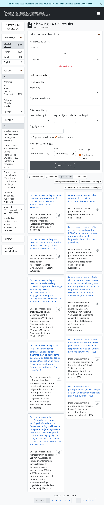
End (56, 148)
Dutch (13, 58)
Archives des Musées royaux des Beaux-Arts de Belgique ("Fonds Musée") (13, 94)
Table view (81, 176)
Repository (35, 87)
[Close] (101, 3)
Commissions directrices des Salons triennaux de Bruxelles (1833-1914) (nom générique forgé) (13, 156)
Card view (67, 176)
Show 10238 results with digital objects (84, 187)
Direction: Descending (90, 181)
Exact (84, 158)
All (5, 76)
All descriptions (65, 137)
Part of (8, 70)
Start (32, 148)
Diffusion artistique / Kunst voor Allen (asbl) (13, 197)
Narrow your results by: (13, 26)
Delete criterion (65, 66)
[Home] (28, 13)
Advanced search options (44, 34)
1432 (84, 500)
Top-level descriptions (43, 137)
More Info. (87, 3)
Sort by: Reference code (65, 181)
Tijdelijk (13, 112)
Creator (8, 120)
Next (92, 500)
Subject (8, 239)
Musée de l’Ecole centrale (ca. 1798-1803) (13, 210)
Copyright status (38, 126)
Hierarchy (53, 176)
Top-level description (40, 98)
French (13, 52)
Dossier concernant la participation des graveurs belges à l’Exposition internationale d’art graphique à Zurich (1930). (84, 391)
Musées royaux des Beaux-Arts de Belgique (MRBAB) (13, 136)
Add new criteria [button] (39, 75)
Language (9, 37)
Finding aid (84, 115)
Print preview (37, 176)
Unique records (13, 45)
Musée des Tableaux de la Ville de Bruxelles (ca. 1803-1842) (13, 224)
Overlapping (87, 155)
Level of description (10, 250)
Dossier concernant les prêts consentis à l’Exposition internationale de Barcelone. (82, 198)
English (13, 63)
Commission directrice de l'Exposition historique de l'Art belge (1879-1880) (13, 180)
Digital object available (65, 115)
